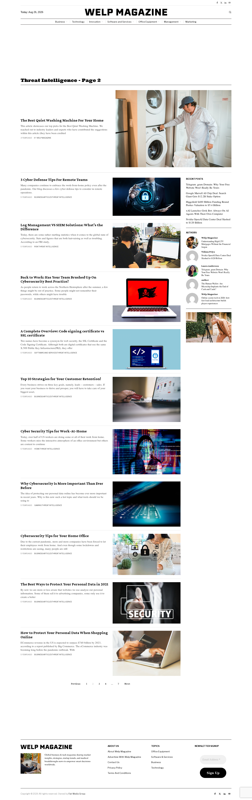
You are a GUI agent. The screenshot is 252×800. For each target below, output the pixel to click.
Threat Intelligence (62, 197)
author (205, 280)
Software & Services (162, 757)
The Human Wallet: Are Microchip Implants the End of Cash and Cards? (214, 286)
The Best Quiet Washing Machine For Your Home (62, 120)
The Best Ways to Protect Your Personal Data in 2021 (64, 584)
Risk (36, 247)
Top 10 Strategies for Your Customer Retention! (61, 379)
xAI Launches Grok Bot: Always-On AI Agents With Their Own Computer (207, 212)
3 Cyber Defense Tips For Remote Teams (54, 180)
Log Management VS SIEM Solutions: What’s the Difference (62, 227)
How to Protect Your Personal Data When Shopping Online (64, 635)
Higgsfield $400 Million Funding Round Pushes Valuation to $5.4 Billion (207, 203)
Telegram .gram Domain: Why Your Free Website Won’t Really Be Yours (208, 186)
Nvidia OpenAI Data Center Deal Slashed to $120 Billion (208, 220)
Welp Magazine (44, 138)
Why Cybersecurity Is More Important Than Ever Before (62, 485)
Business (156, 762)
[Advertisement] (126, 50)
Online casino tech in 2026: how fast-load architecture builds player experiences (215, 300)
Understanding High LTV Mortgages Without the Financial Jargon (216, 244)
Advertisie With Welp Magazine (124, 757)
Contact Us (113, 762)
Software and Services (45, 353)
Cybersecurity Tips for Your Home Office (55, 536)
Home (37, 449)
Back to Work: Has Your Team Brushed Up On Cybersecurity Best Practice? (58, 279)
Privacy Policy (115, 767)
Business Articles (43, 197)
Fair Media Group (77, 793)
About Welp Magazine (119, 751)
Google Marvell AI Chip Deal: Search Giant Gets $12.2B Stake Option (206, 194)
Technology (157, 767)
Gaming (38, 505)
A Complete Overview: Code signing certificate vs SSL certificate (62, 333)
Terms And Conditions (119, 773)
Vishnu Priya (208, 251)
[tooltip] (217, 3)
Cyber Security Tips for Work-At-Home (54, 431)
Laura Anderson (210, 266)
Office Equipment (160, 751)
